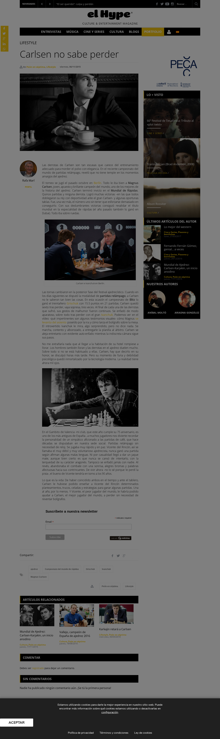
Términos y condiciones (114, 733)
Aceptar (17, 722)
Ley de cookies (143, 733)
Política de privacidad (81, 733)
